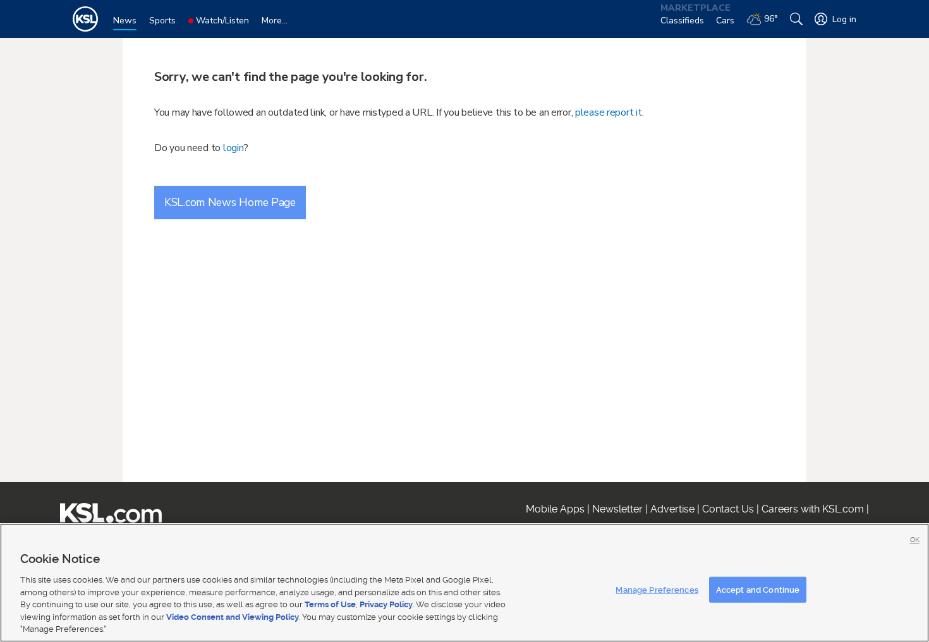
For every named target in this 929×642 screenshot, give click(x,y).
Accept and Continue (757, 589)
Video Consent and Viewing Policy (232, 617)
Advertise (672, 509)
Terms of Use (330, 604)
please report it (608, 112)
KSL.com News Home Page (230, 202)
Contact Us (728, 509)
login (233, 148)
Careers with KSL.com (813, 509)
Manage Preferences (657, 589)
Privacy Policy (386, 604)
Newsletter (617, 509)
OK (915, 540)
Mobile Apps (555, 509)
